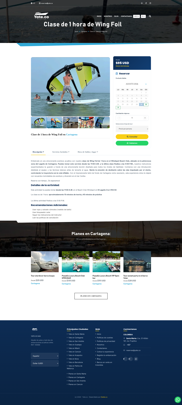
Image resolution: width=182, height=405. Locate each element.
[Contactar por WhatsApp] (178, 400)
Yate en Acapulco (75, 355)
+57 (128, 345)
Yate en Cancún (74, 352)
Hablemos (133, 143)
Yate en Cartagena (75, 338)
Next (108, 87)
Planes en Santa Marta (77, 374)
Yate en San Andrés (76, 341)
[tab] (38, 152)
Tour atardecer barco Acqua (43, 276)
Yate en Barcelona (75, 362)
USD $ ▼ (136, 16)
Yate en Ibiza (73, 359)
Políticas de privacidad (106, 341)
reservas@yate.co (133, 350)
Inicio (99, 16)
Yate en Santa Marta (76, 334)
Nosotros (108, 16)
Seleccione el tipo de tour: (124, 124)
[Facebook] (146, 3)
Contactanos (126, 16)
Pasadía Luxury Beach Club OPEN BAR (73, 277)
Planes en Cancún (75, 384)
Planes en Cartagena (91, 296)
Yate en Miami (74, 348)
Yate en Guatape (75, 345)
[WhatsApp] (142, 3)
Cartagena (84, 31)
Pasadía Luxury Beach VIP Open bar (106, 277)
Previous (32, 87)
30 (146, 104)
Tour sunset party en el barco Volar (135, 277)
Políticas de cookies (105, 338)
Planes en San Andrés (77, 381)
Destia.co (104, 397)
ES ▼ (143, 16)
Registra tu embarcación (106, 355)
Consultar (133, 137)
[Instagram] (150, 3)
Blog (116, 16)
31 (118, 107)
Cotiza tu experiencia (105, 352)
